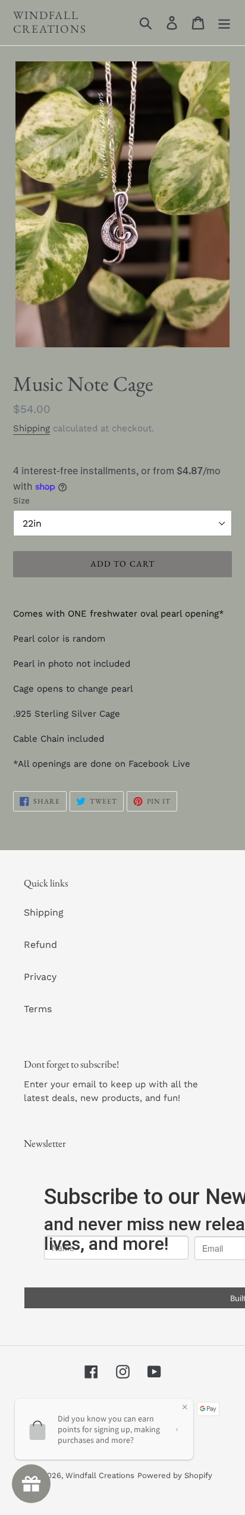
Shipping (31, 428)
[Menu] (224, 23)
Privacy (40, 976)
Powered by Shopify (174, 1475)
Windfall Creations (50, 22)
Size (21, 500)
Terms (38, 1009)
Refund (40, 944)
